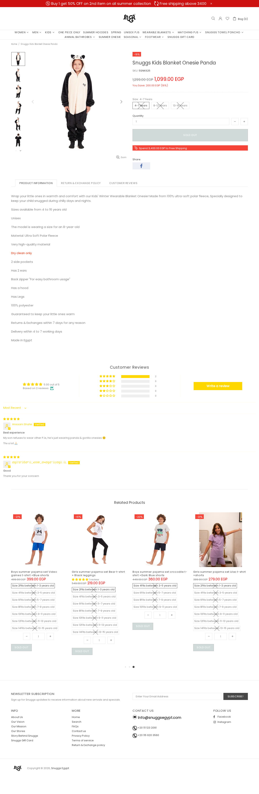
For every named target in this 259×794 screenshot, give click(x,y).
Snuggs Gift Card (22, 740)
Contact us (79, 731)
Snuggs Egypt (129, 18)
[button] (108, 376)
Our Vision (17, 721)
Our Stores (18, 731)
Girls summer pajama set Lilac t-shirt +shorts (219, 573)
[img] (11, 419)
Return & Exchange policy (88, 745)
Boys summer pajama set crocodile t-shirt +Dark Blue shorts (160, 573)
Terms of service (83, 740)
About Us (17, 717)
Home (14, 44)
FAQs (75, 726)
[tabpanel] (160, 575)
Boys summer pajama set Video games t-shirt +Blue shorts (34, 573)
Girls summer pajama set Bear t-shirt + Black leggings (98, 573)
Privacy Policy (81, 735)
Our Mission (18, 726)
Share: (137, 159)
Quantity (138, 116)
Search (76, 721)
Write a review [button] (218, 386)
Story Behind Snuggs (24, 735)
